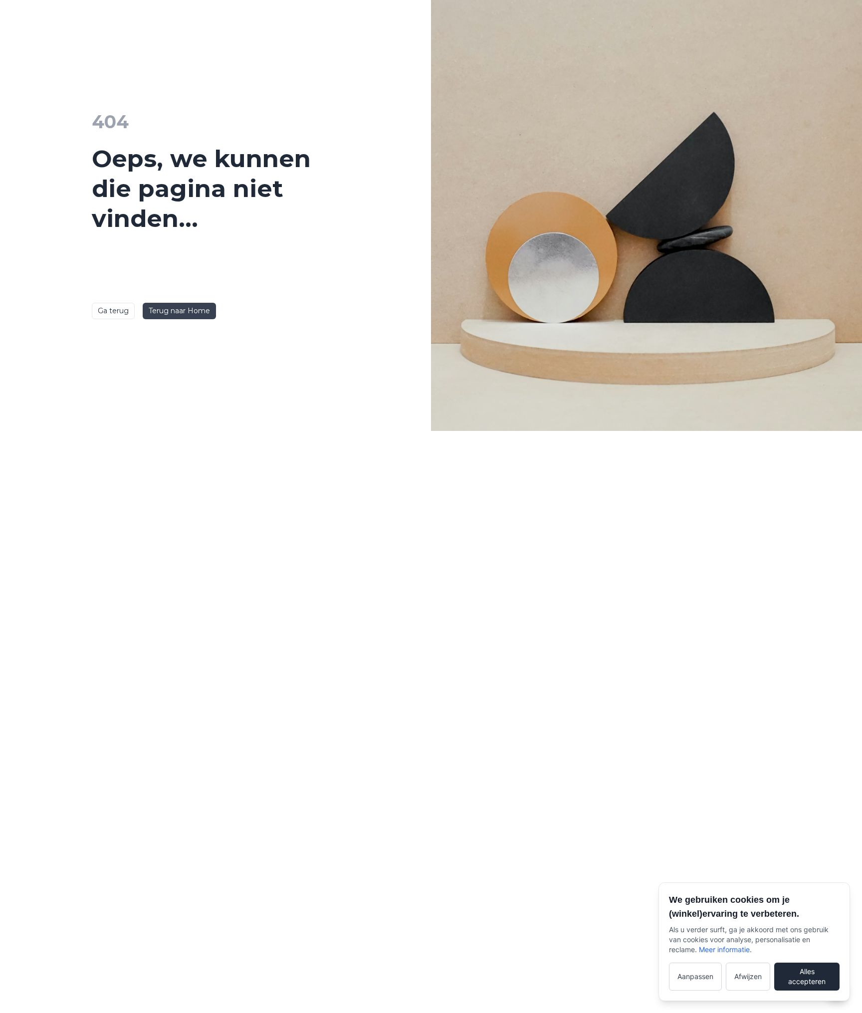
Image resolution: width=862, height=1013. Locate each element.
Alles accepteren (807, 976)
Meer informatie (724, 949)
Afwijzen (748, 976)
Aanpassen (695, 976)
